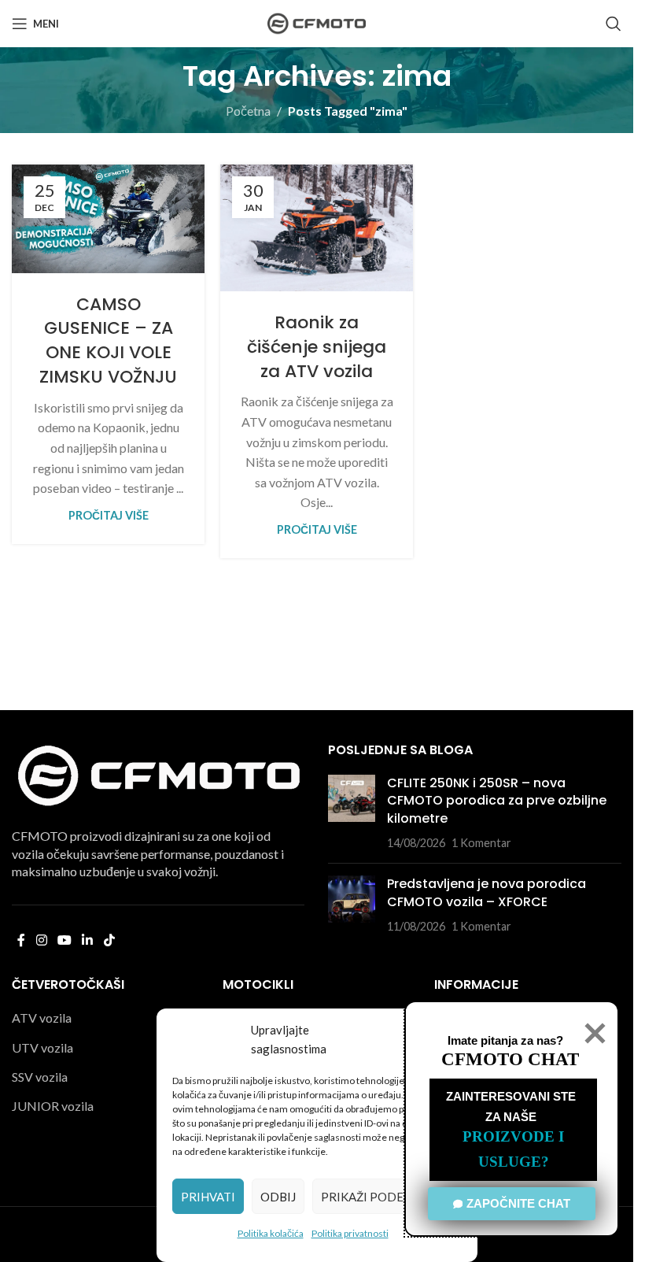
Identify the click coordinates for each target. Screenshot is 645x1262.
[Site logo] (316, 21)
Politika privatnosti (350, 1233)
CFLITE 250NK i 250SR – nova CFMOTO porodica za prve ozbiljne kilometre (496, 800)
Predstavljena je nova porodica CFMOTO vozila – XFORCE (486, 892)
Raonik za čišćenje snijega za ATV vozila (316, 346)
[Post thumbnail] (351, 813)
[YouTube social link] (64, 941)
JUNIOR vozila (53, 1105)
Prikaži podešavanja (387, 1197)
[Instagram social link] (41, 941)
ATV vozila (42, 1017)
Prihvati (208, 1197)
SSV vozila (40, 1076)
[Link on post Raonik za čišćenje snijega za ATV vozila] (316, 228)
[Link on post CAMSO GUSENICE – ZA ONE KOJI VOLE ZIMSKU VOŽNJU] (108, 219)
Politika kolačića (271, 1233)
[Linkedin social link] (87, 941)
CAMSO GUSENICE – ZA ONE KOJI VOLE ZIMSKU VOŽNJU (108, 340)
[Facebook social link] (21, 941)
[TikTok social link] (109, 941)
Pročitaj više (108, 515)
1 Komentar (481, 842)
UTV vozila (42, 1047)
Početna (248, 110)
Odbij (278, 1197)
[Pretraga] (613, 23)
